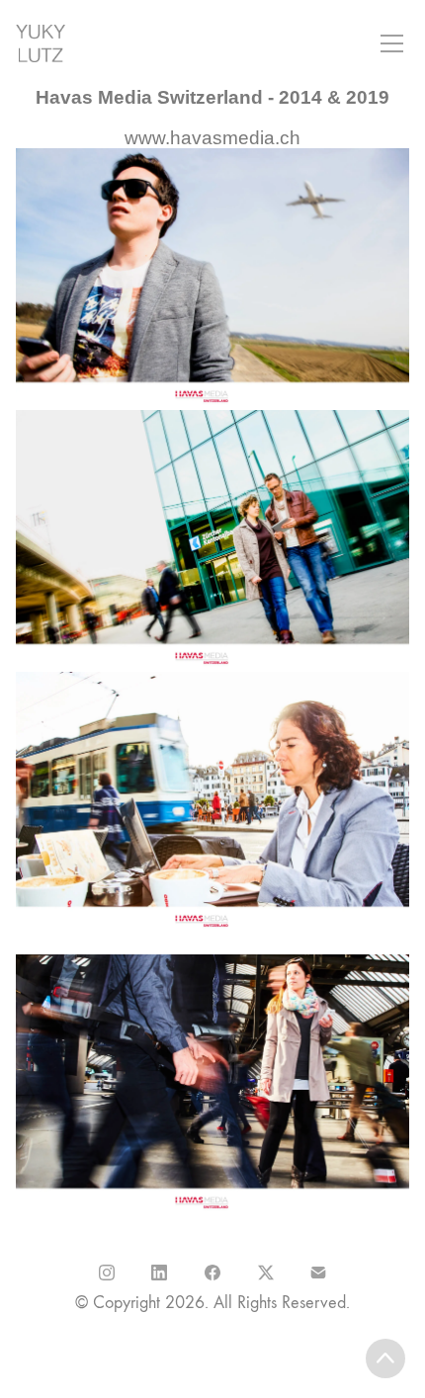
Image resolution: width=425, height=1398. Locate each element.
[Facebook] (212, 1272)
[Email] (318, 1272)
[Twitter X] (266, 1272)
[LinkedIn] (160, 1272)
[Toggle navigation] (392, 43)
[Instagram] (107, 1272)
